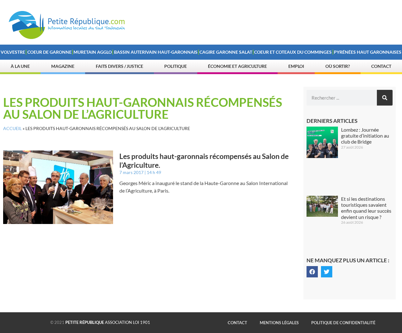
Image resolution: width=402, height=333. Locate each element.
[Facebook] (312, 271)
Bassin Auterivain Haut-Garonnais (156, 52)
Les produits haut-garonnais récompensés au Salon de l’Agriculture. (204, 160)
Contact (381, 66)
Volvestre (13, 52)
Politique (175, 66)
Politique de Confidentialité (343, 322)
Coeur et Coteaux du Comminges (293, 52)
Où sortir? (337, 66)
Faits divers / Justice (119, 66)
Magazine (62, 66)
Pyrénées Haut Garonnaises (367, 52)
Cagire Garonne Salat (225, 52)
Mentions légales (279, 322)
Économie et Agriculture (237, 66)
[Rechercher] (385, 98)
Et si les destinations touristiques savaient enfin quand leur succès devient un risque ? (366, 208)
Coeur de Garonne (49, 52)
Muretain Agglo (92, 52)
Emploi (296, 66)
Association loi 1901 (107, 322)
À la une (20, 66)
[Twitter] (326, 271)
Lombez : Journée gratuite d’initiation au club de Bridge (365, 136)
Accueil (12, 128)
